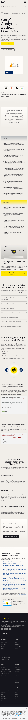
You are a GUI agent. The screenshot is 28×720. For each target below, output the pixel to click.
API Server (3, 650)
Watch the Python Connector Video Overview (12, 273)
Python (2, 648)
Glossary (3, 700)
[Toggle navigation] (25, 2)
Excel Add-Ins (4, 655)
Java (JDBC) (3, 644)
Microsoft (17, 696)
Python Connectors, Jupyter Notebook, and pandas (19, 603)
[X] (5, 629)
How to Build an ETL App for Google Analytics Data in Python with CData (13, 562)
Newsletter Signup (5, 698)
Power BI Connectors (5, 657)
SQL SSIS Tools (18, 646)
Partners (16, 678)
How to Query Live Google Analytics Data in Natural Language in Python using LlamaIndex (13, 577)
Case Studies (3, 692)
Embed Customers (5, 673)
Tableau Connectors (5, 659)
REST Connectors (4, 653)
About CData (17, 667)
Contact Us (17, 682)
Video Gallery (4, 703)
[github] (7, 629)
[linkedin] (2, 629)
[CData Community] (10, 629)
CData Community (5, 690)
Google (16, 694)
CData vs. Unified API (5, 678)
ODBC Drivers (4, 642)
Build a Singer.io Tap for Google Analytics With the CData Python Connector (14, 581)
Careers (16, 680)
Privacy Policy (18, 713)
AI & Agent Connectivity (6, 671)
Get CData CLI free (5, 96)
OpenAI (16, 700)
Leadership (17, 675)
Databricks (17, 692)
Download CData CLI (10, 536)
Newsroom (17, 671)
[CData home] (6, 2)
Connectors (3, 667)
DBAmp (16, 648)
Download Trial (6, 43)
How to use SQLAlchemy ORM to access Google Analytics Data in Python (14, 570)
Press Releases (18, 669)
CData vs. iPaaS (4, 675)
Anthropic (17, 690)
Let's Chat (5, 633)
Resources (3, 696)
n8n (15, 698)
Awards (16, 673)
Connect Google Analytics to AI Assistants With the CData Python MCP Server (14, 585)
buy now (20, 43)
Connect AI (17, 644)
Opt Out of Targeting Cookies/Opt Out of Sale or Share (14, 718)
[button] (14, 297)
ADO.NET (3, 646)
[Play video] (14, 251)
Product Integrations (5, 669)
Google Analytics (16, 13)
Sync (16, 642)
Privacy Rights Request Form (15, 715)
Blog (2, 694)
